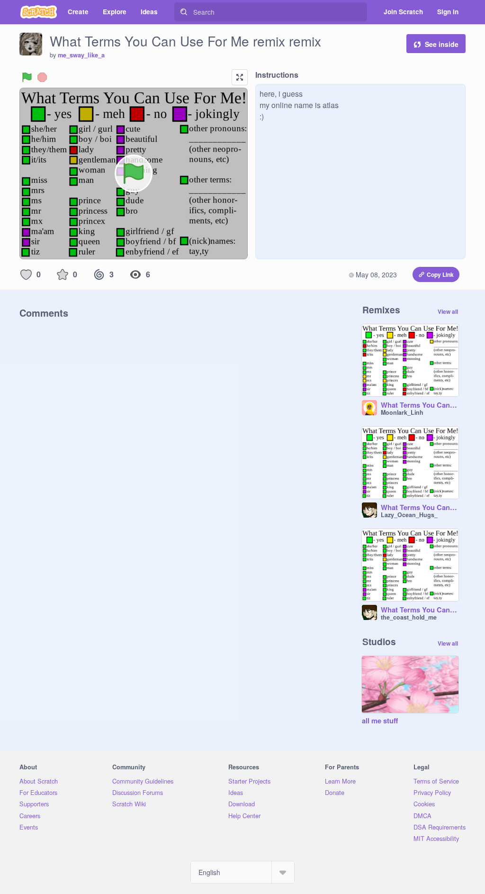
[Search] (183, 11)
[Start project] (27, 77)
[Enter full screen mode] (240, 77)
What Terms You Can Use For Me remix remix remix (419, 507)
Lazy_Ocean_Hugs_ (409, 515)
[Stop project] (42, 77)
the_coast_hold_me (409, 617)
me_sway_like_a (81, 55)
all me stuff (380, 721)
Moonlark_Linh (402, 412)
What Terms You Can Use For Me (419, 405)
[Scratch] (38, 12)
